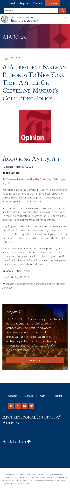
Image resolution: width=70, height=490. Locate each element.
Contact (37, 3)
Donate (52, 3)
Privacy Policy (30, 480)
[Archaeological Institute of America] (6, 16)
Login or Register (19, 3)
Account (57, 395)
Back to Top (14, 441)
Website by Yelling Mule (47, 480)
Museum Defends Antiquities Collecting (29, 179)
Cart (42, 395)
